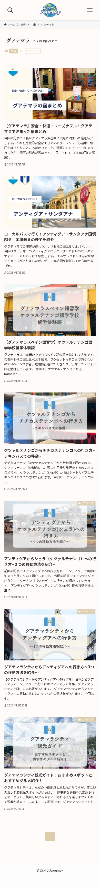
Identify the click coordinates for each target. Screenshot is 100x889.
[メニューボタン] (89, 10)
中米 (13, 51)
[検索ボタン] (10, 10)
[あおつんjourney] (50, 10)
